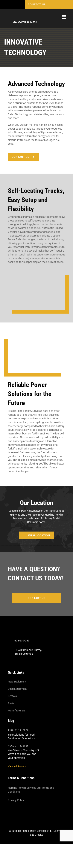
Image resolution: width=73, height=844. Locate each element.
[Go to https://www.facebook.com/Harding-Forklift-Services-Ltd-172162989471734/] (34, 662)
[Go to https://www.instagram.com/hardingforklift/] (44, 662)
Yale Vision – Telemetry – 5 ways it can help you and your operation (23, 754)
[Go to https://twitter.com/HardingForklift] (28, 662)
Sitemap (58, 830)
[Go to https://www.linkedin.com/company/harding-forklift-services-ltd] (39, 662)
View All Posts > (17, 766)
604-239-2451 (22, 640)
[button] (37, 4)
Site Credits (36, 834)
